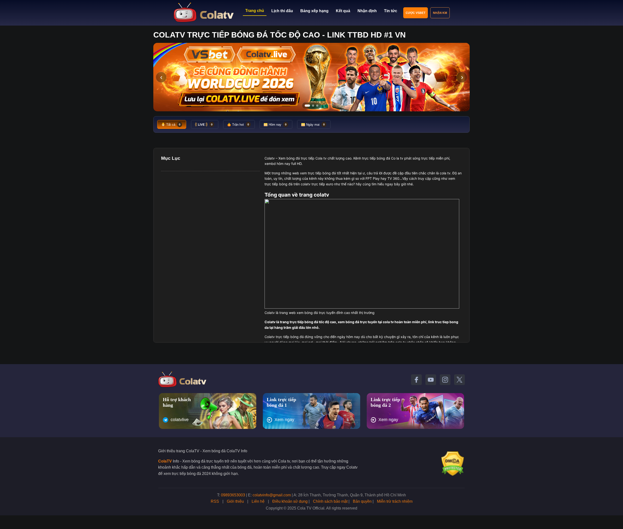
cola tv (445, 173)
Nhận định (367, 11)
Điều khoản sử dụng (290, 501)
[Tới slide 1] (307, 105)
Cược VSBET (415, 13)
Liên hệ (258, 501)
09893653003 (233, 495)
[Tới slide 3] (317, 105)
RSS (215, 501)
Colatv (270, 158)
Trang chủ (254, 11)
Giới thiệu (235, 501)
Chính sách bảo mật (330, 501)
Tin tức (390, 11)
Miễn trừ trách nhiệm (394, 501)
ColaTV (165, 461)
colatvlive (180, 419)
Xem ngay (284, 419)
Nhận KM (440, 13)
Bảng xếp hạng (314, 11)
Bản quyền (362, 501)
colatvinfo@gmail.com (272, 495)
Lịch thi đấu (282, 11)
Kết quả (343, 11)
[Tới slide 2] (313, 105)
